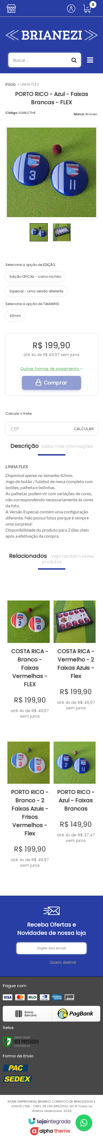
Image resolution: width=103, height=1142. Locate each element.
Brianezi (91, 114)
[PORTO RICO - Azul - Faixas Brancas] (74, 789)
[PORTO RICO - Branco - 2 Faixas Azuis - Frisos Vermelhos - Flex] (28, 801)
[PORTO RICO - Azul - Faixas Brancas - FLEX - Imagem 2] (62, 232)
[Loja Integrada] (49, 1121)
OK (84, 428)
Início (10, 84)
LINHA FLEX (29, 84)
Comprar (56, 382)
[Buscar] (74, 60)
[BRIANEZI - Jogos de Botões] (51, 35)
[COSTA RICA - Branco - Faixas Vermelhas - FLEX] (28, 656)
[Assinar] (63, 962)
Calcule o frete (18, 413)
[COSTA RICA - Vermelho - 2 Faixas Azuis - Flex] (74, 652)
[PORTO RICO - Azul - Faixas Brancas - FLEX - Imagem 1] (39, 232)
